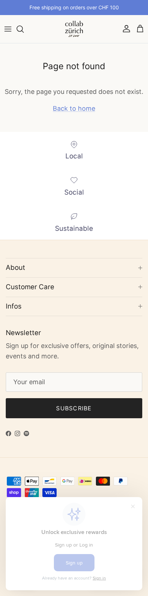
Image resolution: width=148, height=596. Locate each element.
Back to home (74, 108)
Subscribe (74, 408)
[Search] (24, 29)
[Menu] (8, 29)
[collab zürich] (74, 29)
